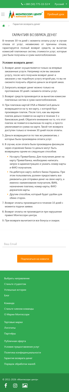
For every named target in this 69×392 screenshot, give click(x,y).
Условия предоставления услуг (21, 346)
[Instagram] (15, 385)
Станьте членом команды (19, 308)
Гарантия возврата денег (18, 358)
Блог (6, 295)
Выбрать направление (17, 278)
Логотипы (10, 327)
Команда (9, 303)
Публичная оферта (15, 341)
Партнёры (10, 333)
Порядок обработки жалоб (19, 364)
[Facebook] (5, 385)
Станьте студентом (15, 284)
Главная (3, 26)
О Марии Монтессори (16, 314)
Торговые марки (13, 322)
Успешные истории (15, 289)
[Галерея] (25, 385)
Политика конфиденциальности (22, 352)
